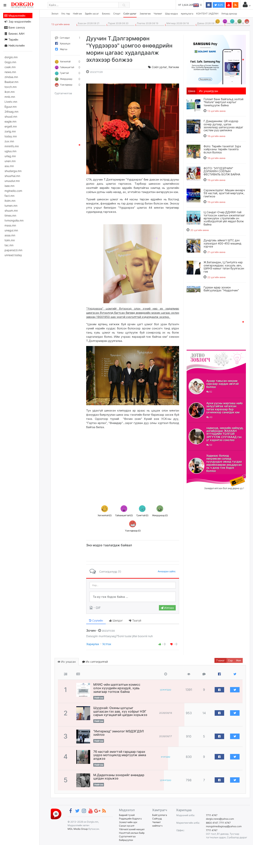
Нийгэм (77, 13)
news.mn (10, 72)
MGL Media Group (78, 828)
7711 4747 (211, 815)
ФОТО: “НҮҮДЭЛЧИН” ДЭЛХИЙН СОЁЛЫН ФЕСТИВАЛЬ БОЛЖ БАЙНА (222, 171)
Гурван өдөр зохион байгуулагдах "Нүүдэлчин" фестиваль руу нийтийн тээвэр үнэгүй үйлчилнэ (224, 292)
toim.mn (10, 240)
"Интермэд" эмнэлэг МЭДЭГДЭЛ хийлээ (118, 733)
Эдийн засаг (92, 13)
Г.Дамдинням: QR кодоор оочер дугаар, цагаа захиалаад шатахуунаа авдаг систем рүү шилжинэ (223, 125)
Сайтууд (157, 818)
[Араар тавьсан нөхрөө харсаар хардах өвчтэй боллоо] (196, 386)
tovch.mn (11, 86)
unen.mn (10, 161)
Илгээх (168, 607)
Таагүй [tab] (136, 620)
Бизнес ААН (16, 33)
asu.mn (9, 166)
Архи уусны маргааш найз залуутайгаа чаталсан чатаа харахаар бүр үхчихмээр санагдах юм (224, 407)
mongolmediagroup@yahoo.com (224, 826)
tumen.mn (11, 205)
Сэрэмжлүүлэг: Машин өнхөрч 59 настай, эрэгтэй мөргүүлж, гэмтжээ (224, 193)
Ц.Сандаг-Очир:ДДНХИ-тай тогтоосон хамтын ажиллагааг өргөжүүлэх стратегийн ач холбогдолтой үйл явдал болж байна (224, 218)
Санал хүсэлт (126, 825)
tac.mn (9, 245)
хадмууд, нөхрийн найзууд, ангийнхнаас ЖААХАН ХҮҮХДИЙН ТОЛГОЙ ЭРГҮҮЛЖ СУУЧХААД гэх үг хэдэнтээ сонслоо (225, 434)
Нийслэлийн (16, 45)
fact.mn (9, 195)
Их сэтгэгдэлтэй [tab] (96, 661)
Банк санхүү (16, 27)
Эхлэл (54, 13)
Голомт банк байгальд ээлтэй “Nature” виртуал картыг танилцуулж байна (223, 102)
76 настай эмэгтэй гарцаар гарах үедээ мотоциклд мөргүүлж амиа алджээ (119, 755)
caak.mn (10, 67)
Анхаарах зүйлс (167, 571)
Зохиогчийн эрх (128, 822)
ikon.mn (10, 91)
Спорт (116, 13)
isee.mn (9, 185)
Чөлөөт (158, 13)
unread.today (13, 255)
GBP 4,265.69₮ (193, 4)
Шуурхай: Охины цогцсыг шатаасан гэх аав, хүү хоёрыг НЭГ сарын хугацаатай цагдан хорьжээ (120, 711)
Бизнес (106, 13)
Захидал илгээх (199, 477)
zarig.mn (10, 131)
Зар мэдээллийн (19, 21)
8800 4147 (212, 822)
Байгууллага (159, 815)
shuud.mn (11, 116)
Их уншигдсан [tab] (208, 91)
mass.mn (10, 225)
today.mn (11, 136)
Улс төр (65, 13)
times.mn (10, 215)
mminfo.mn (12, 146)
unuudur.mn (12, 180)
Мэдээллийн (16, 15)
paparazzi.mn (13, 250)
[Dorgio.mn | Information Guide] (56, 813)
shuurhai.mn (12, 176)
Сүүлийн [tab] (97, 620)
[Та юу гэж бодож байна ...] (133, 597)
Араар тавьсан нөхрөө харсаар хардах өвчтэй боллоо (222, 384)
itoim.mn (10, 200)
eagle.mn (10, 121)
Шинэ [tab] (191, 91)
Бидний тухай (127, 815)
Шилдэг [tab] (117, 620)
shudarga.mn (13, 171)
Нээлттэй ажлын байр (131, 832)
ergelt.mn (11, 126)
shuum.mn (11, 210)
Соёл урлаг (130, 13)
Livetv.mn (11, 101)
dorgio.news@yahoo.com (220, 818)
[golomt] (216, 59)
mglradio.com (13, 190)
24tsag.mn (11, 111)
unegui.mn (11, 230)
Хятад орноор (229, 13)
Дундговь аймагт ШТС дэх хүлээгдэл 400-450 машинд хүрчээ (222, 243)
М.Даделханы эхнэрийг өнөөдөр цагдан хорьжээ (118, 776)
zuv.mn (9, 141)
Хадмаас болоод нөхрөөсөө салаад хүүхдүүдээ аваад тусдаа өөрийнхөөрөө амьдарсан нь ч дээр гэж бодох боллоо (224, 463)
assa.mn (10, 235)
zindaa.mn (11, 77)
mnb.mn (10, 96)
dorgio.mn (11, 57)
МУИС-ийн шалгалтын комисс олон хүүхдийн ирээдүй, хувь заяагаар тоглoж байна (116, 687)
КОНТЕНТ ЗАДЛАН (207, 13)
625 (220, 5)
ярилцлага (187, 13)
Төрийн (13, 39)
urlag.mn (10, 156)
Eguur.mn (11, 106)
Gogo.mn (10, 62)
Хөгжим (173, 67)
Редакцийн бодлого (130, 818)
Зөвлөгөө (145, 13)
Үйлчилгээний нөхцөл (131, 829)
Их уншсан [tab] (68, 661)
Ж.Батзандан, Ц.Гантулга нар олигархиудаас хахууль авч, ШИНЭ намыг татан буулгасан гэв (224, 266)
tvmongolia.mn (14, 220)
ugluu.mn (10, 151)
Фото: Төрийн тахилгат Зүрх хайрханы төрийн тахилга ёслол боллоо (222, 149)
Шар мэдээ (171, 13)
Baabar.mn (11, 82)
